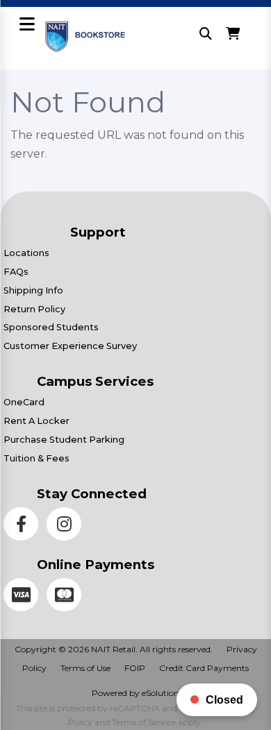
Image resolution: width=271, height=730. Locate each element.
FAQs (15, 271)
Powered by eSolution (135, 693)
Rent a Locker (36, 421)
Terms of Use (85, 668)
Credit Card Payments (204, 668)
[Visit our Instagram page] (67, 526)
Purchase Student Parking (63, 439)
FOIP (134, 668)
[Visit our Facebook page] (25, 526)
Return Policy (34, 309)
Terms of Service (144, 722)
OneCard (23, 402)
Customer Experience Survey (70, 346)
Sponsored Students (51, 327)
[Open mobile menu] (26, 25)
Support (98, 232)
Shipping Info (33, 290)
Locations (26, 253)
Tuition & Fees (36, 458)
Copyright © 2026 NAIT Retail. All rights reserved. (114, 649)
